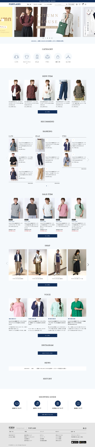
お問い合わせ (58, 440)
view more (30, 183)
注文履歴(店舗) (43, 440)
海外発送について (28, 440)
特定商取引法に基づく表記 (77, 437)
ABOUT (57, 431)
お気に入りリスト (59, 435)
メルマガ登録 (58, 437)
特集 (26, 431)
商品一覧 (29, 4)
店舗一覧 (73, 431)
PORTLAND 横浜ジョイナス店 (77, 278)
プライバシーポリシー (75, 435)
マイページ (42, 437)
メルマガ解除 (58, 438)
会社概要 (26, 438)
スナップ (42, 431)
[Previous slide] (2, 20)
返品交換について (28, 435)
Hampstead (20, 428)
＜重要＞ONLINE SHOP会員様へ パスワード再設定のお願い (47, 41)
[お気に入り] (79, 4)
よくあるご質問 (12, 437)
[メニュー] (85, 4)
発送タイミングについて (29, 437)
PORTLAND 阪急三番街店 (18, 278)
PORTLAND (32, 428)
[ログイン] (77, 4)
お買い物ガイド (12, 435)
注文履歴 (42, 438)
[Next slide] (92, 20)
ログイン (42, 435)
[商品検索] (71, 4)
